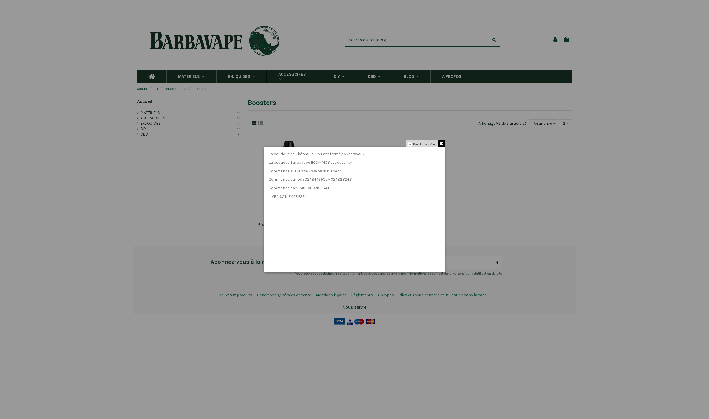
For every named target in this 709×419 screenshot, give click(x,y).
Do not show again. (424, 144)
